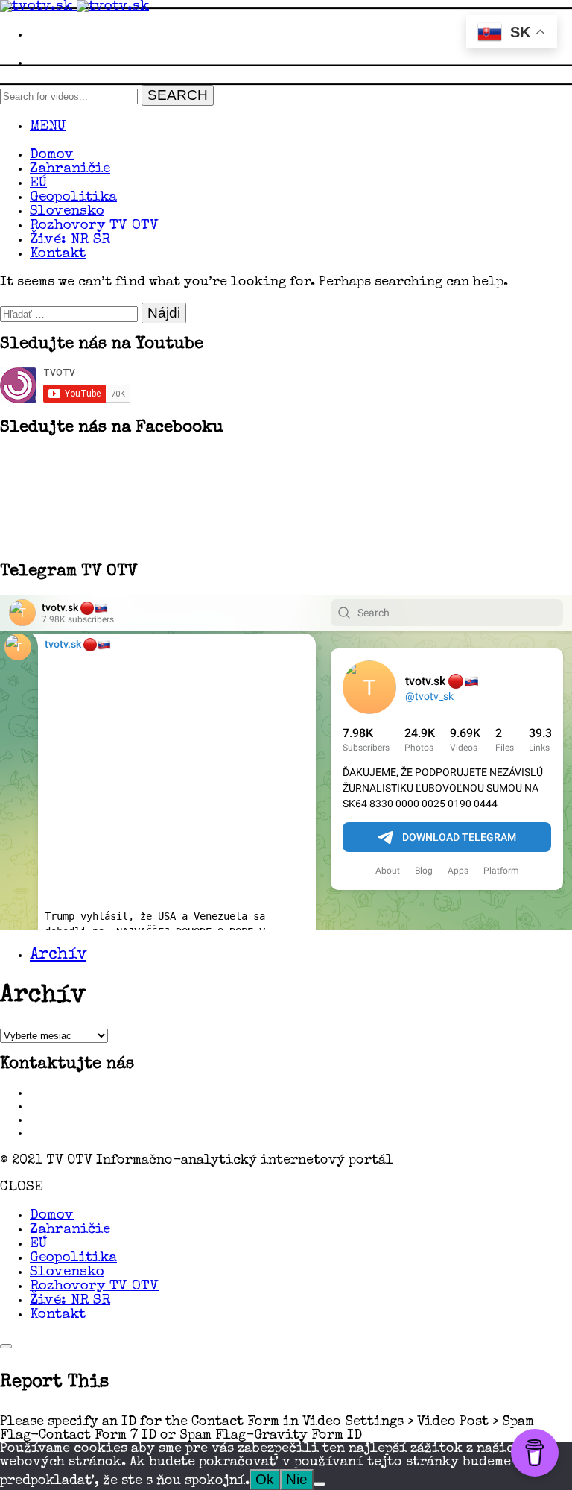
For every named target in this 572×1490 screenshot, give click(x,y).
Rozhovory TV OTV (94, 226)
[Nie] (319, 1484)
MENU (48, 127)
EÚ (38, 184)
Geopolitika (73, 198)
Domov (52, 155)
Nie (297, 1479)
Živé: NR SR (70, 240)
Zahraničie (70, 169)
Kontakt (58, 254)
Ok (264, 1479)
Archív (58, 955)
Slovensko (67, 212)
